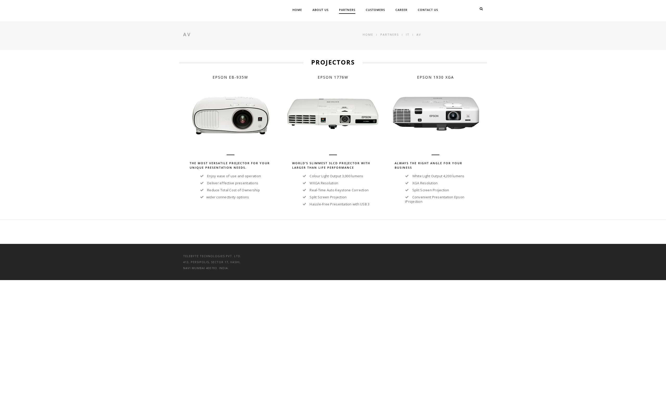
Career (401, 10)
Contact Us (428, 10)
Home (297, 10)
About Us (320, 10)
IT (407, 34)
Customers (375, 10)
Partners (347, 10)
